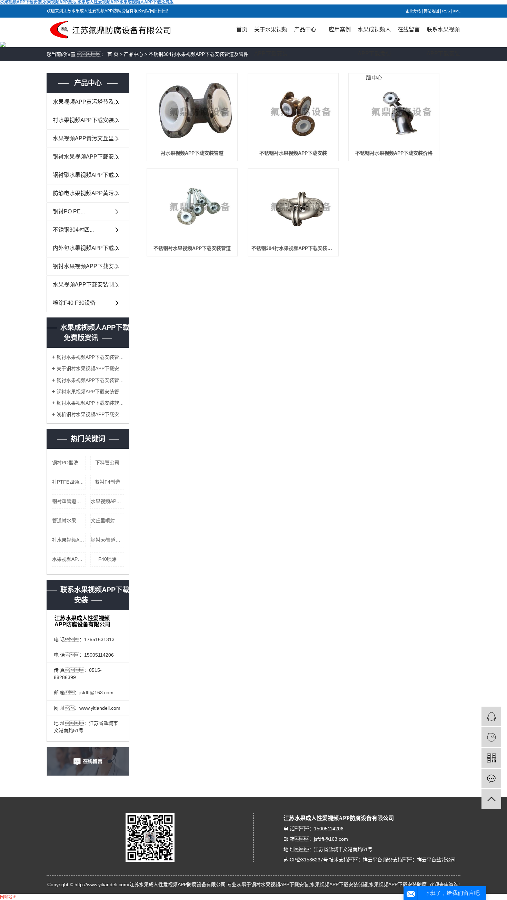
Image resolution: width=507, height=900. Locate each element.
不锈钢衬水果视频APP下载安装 (293, 153)
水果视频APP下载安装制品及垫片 (91, 284)
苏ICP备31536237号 (306, 859)
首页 (241, 29)
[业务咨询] (491, 716)
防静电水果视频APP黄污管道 (89, 193)
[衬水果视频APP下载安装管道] (192, 111)
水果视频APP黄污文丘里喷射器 (91, 138)
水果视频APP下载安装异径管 (69, 559)
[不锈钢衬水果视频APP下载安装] (293, 111)
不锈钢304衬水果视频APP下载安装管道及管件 (198, 54)
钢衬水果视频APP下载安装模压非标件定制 (91, 157)
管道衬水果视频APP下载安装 (69, 520)
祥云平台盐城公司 (436, 859)
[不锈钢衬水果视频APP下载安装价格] (394, 111)
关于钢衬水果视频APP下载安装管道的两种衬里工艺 (90, 368)
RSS (446, 11)
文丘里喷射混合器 (107, 520)
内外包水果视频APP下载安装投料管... (91, 248)
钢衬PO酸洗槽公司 (69, 462)
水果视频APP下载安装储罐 (107, 501)
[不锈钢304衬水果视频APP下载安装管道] (293, 206)
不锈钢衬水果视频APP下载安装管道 (192, 248)
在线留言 (409, 29)
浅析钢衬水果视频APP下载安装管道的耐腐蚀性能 (90, 414)
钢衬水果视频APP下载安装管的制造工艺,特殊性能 (90, 391)
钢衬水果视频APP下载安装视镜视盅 (91, 266)
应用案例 (340, 29)
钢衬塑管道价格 (69, 501)
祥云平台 (372, 859)
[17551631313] (491, 737)
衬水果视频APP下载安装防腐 (69, 540)
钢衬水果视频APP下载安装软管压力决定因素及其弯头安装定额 (90, 403)
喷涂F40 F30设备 (74, 303)
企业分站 (413, 11)
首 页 (112, 54)
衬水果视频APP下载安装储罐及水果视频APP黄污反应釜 (91, 120)
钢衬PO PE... (69, 211)
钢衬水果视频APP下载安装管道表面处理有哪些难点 (90, 357)
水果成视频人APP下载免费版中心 (374, 34)
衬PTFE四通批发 (69, 482)
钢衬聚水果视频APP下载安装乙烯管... (91, 175)
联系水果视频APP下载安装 (443, 34)
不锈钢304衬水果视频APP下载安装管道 (293, 248)
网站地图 (431, 11)
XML (456, 11)
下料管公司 (107, 462)
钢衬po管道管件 (107, 540)
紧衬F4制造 (107, 482)
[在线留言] (491, 778)
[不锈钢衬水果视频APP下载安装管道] (192, 206)
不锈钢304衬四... (73, 230)
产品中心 (305, 29)
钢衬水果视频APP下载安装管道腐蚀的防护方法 (90, 380)
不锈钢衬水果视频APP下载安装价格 (394, 153)
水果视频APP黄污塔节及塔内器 (91, 102)
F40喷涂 (107, 559)
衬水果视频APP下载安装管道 (192, 153)
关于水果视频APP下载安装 (271, 34)
